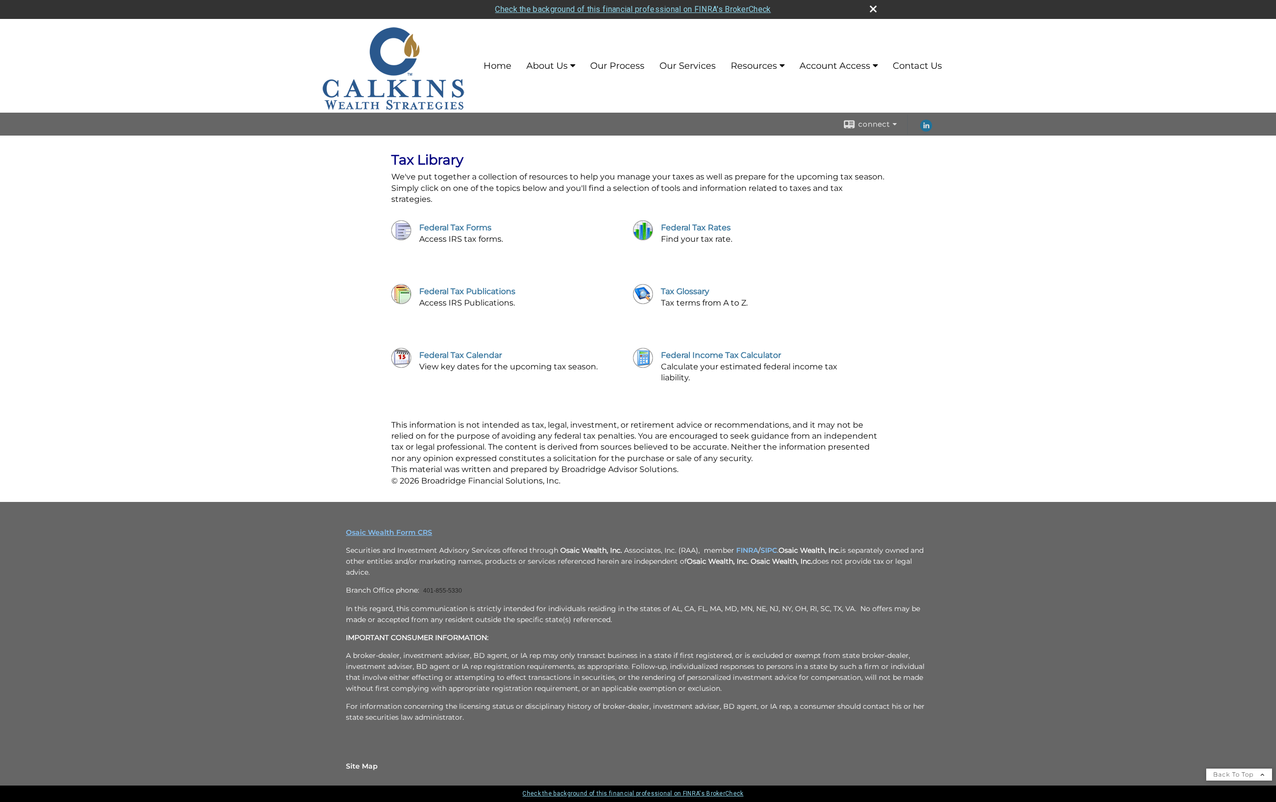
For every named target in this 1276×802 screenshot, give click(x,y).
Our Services (687, 65)
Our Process (617, 65)
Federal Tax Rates (696, 227)
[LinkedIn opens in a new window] (926, 129)
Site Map (362, 766)
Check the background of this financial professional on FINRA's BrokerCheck (633, 9)
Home (497, 65)
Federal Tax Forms (455, 227)
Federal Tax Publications (467, 291)
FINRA (747, 550)
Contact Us (917, 65)
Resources (754, 65)
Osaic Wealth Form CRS (389, 532)
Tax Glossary (685, 291)
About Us (547, 65)
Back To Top (1234, 774)
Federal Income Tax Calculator (721, 355)
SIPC (769, 550)
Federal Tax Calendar (460, 355)
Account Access (834, 65)
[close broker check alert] (873, 9)
